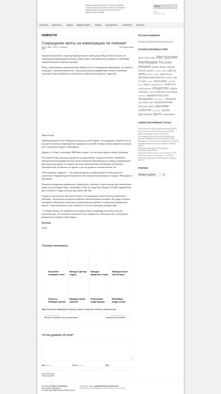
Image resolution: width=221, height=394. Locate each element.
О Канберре (111, 25)
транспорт (156, 110)
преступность (159, 99)
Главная (43, 25)
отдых (173, 88)
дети (165, 70)
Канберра (72, 309)
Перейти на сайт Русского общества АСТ (155, 42)
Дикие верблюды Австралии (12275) (153, 134)
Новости (56, 25)
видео (155, 66)
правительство (109, 309)
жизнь (142, 73)
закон (156, 74)
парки (151, 92)
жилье (150, 74)
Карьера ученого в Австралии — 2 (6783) (155, 155)
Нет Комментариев (127, 47)
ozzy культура (146, 57)
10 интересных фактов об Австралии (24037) (157, 129)
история (142, 81)
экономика (169, 114)
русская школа (146, 106)
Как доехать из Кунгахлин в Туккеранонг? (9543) (158, 141)
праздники (145, 98)
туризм (165, 110)
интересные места (151, 77)
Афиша (69, 25)
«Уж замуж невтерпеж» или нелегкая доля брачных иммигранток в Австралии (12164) (156, 137)
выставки (157, 71)
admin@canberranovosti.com (106, 386)
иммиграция (62, 309)
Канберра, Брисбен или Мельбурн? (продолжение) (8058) (153, 149)
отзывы (143, 91)
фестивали (145, 114)
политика (98, 309)
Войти (156, 11)
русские (162, 106)
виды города (167, 66)
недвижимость (157, 84)
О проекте (127, 25)
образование (144, 88)
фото (157, 114)
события (144, 110)
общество (89, 309)
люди (146, 84)
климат (150, 81)
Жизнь (98, 25)
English (140, 25)
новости (80, 309)
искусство (171, 77)
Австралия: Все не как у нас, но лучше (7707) (157, 153)
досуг (172, 70)
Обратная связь (159, 13)
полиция (142, 96)
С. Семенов (62, 47)
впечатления (145, 70)
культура (160, 81)
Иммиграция (83, 25)
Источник (46, 222)
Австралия (51, 309)
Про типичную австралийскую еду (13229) (156, 131)
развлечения (164, 102)
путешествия (146, 102)
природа (170, 98)
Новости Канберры (59, 386)
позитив (160, 91)
